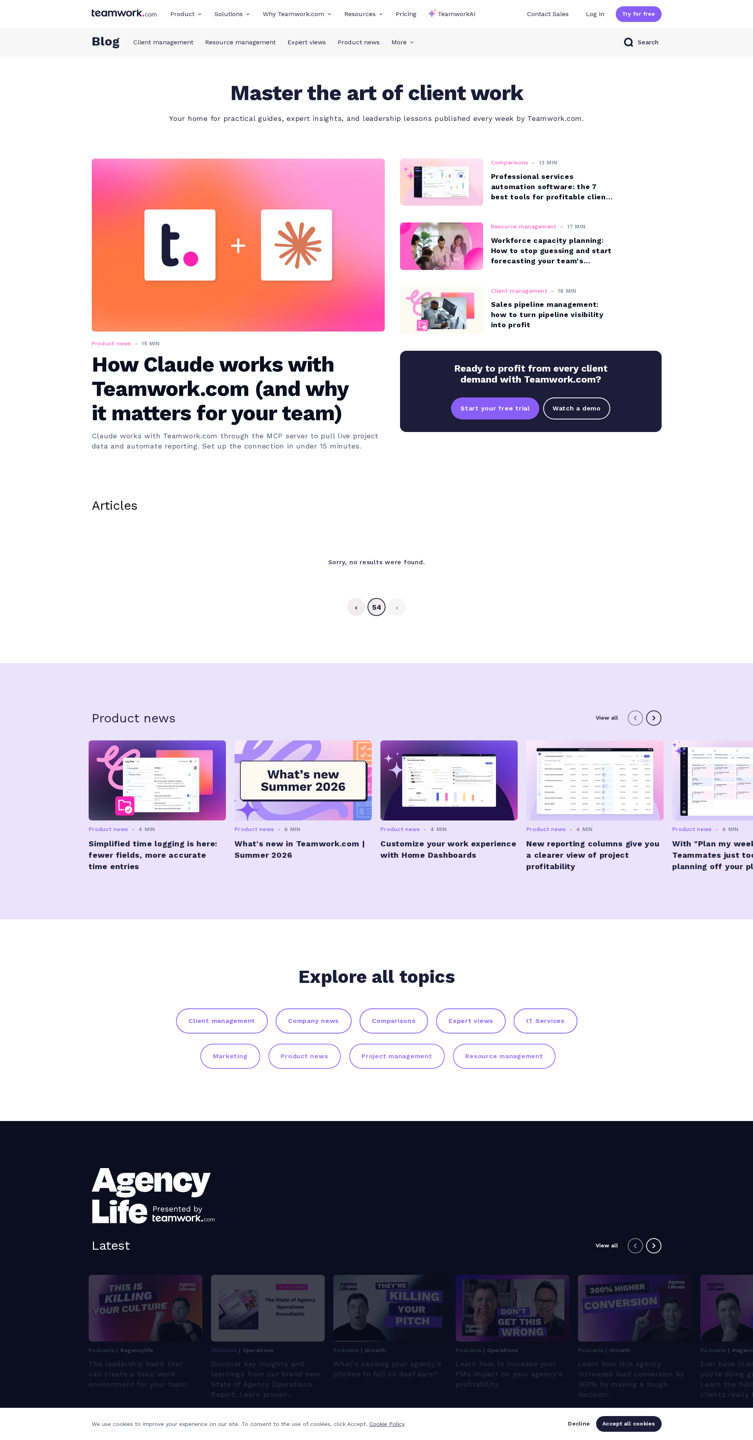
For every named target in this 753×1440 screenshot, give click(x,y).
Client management (163, 42)
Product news (359, 42)
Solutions (229, 14)
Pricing (406, 14)
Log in (595, 14)
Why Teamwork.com (293, 14)
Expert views (306, 42)
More (399, 42)
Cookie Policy (387, 1424)
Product (182, 14)
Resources (360, 14)
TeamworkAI (457, 14)
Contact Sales (548, 14)
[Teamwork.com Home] (124, 14)
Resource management (240, 42)
